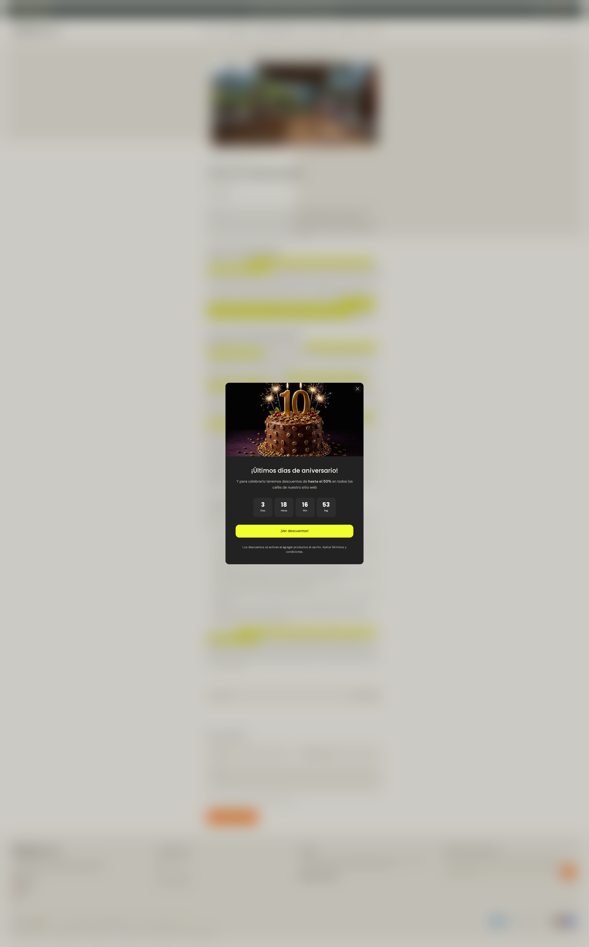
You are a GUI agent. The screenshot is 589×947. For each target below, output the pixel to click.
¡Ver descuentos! (295, 531)
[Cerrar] (357, 389)
